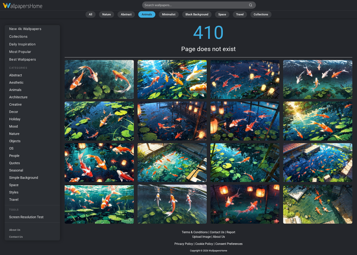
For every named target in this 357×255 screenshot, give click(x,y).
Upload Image (201, 236)
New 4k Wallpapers (25, 29)
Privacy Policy (183, 244)
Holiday (14, 119)
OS (11, 148)
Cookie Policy (204, 244)
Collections (261, 14)
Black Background (197, 14)
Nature (106, 14)
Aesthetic (16, 82)
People (14, 156)
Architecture (18, 97)
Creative (15, 104)
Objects (14, 141)
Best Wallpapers (22, 59)
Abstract (126, 14)
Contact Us (16, 236)
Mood (13, 126)
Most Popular (20, 52)
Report (231, 232)
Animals (147, 14)
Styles (13, 192)
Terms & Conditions (195, 232)
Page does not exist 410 (22, 6)
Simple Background (23, 178)
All (90, 14)
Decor (13, 112)
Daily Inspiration (22, 44)
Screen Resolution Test (26, 217)
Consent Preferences (228, 244)
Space (222, 14)
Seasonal (16, 170)
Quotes (14, 163)
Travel (240, 14)
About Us (14, 229)
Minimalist (168, 14)
